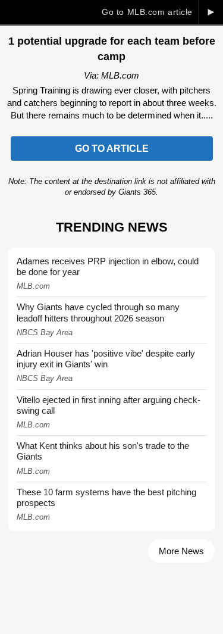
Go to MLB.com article (147, 12)
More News (181, 551)
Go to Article (112, 148)
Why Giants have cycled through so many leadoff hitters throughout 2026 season (98, 312)
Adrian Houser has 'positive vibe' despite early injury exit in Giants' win (106, 358)
